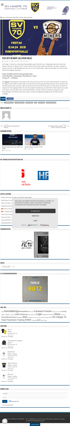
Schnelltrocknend (8, 317)
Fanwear (38, 311)
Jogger (2, 314)
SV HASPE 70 (7, 61)
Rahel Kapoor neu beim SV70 (33, 147)
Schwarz (19, 317)
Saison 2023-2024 (51, 102)
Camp (32, 311)
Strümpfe (46, 317)
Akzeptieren (35, 211)
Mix (49, 314)
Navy (57, 314)
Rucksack (63, 314)
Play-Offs (41, 102)
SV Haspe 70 (59, 317)
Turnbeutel (33, 320)
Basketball (9, 17)
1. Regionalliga (19, 102)
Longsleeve (45, 314)
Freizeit (47, 311)
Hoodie (59, 311)
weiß (38, 320)
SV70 (50, 317)
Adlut (2, 311)
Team (3, 320)
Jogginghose (7, 314)
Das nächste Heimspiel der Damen (12, 126)
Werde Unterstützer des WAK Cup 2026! (12, 197)
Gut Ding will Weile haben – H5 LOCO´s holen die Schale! (57, 126)
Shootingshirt (30, 317)
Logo (39, 314)
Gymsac (56, 311)
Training (21, 320)
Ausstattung (11, 311)
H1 (35, 102)
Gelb (53, 311)
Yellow (45, 320)
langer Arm (33, 314)
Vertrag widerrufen (35, 424)
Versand (11, 334)
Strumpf (42, 317)
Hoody (64, 311)
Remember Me (15, 401)
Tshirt (28, 319)
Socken (38, 317)
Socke (35, 317)
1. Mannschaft (9, 102)
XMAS (42, 320)
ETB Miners (30, 102)
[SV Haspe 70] (35, 7)
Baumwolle (22, 311)
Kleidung (23, 314)
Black (29, 311)
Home (3, 17)
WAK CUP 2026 (5, 203)
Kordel (29, 314)
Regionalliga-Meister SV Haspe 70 (10, 223)
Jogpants (13, 314)
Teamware (12, 320)
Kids (17, 314)
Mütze (52, 314)
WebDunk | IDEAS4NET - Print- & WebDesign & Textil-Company (29, 419)
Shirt (24, 317)
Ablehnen (35, 216)
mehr (35, 221)
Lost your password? (7, 405)
